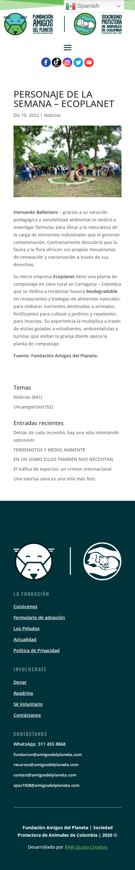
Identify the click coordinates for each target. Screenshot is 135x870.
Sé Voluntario (28, 704)
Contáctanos (27, 715)
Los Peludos (27, 628)
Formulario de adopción (39, 617)
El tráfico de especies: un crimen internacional (62, 469)
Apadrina (23, 693)
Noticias (52, 115)
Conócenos (25, 606)
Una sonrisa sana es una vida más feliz (54, 479)
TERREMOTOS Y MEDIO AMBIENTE (49, 450)
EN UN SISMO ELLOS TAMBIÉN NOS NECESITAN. (64, 459)
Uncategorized (29, 407)
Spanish (88, 6)
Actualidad (25, 639)
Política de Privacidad (37, 650)
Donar (20, 682)
